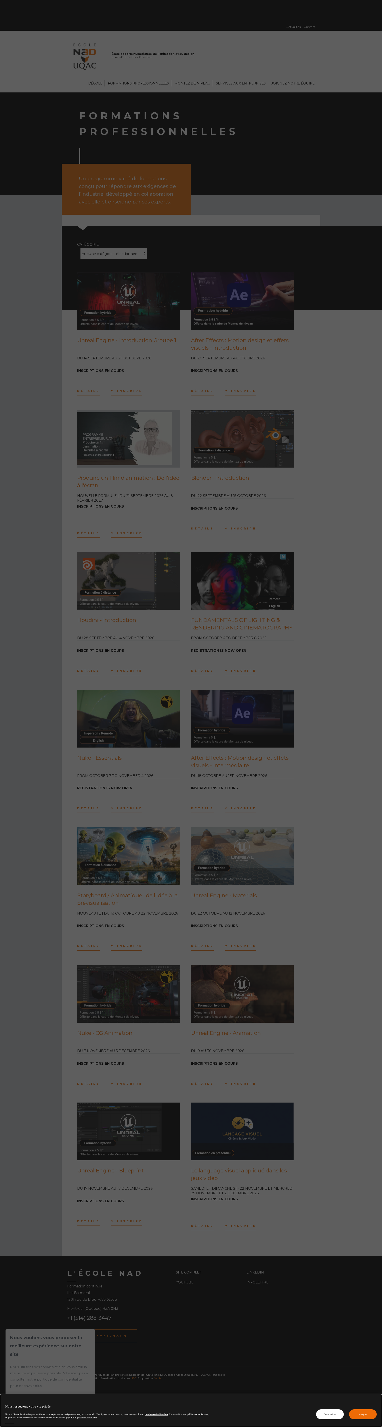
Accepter (363, 1414)
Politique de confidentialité (84, 1417)
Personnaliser (330, 1414)
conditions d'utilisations (156, 1414)
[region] (191, 1410)
